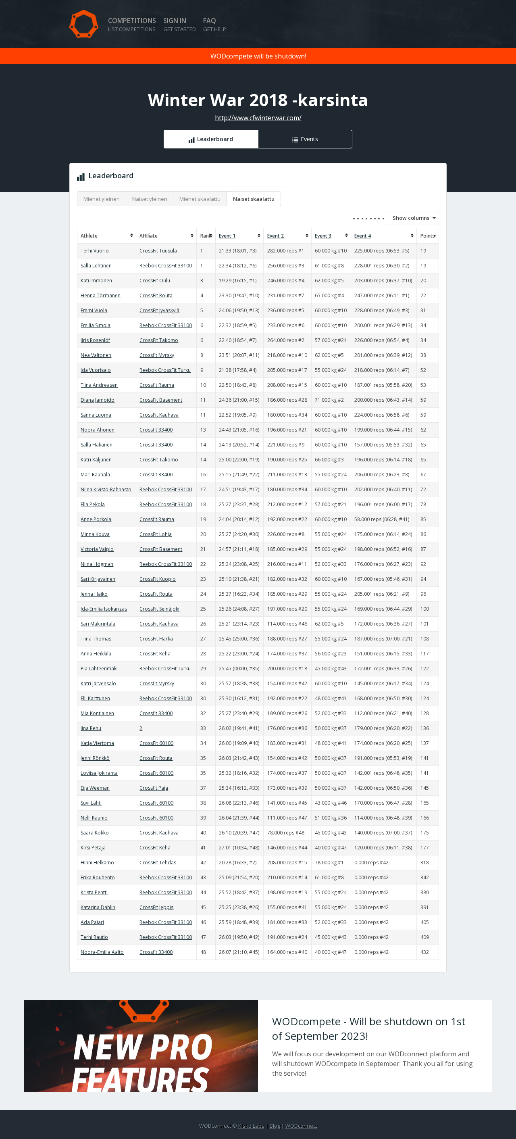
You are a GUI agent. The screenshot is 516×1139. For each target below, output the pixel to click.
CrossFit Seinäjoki (159, 608)
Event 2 (275, 235)
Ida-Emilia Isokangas (104, 608)
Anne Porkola (96, 519)
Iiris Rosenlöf (95, 340)
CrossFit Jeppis (156, 907)
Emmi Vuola (94, 310)
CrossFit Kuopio (157, 579)
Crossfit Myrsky (156, 355)
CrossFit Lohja (155, 534)
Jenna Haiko (94, 593)
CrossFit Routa (156, 295)
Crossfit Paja (153, 787)
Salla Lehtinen (96, 265)
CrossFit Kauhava (159, 414)
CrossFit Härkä (156, 638)
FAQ (214, 24)
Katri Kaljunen (96, 459)
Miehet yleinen (101, 198)
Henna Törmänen (101, 295)
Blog (275, 1125)
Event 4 (362, 235)
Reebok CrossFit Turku (165, 370)
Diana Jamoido (97, 399)
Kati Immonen (96, 280)
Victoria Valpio (97, 549)
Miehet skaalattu (200, 198)
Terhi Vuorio (95, 250)
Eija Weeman (95, 787)
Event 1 (227, 235)
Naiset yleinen (149, 198)
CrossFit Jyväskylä (159, 310)
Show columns (408, 217)
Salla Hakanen (96, 444)
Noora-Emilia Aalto (102, 952)
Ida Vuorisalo (96, 370)
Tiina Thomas (96, 638)
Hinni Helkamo (97, 862)
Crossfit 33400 (156, 429)
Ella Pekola (93, 504)
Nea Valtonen (96, 355)
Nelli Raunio (94, 817)
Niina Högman (97, 564)
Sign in (179, 24)
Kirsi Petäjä (93, 847)
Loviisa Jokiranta (99, 773)
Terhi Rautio (94, 937)
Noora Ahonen (97, 429)
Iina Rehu (91, 728)
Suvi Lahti (91, 802)
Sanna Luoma (96, 414)
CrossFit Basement (160, 399)
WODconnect (301, 1125)
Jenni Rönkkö (95, 758)
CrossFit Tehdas (157, 862)
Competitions (132, 24)
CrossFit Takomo (158, 340)
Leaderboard (215, 139)
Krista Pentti (94, 892)
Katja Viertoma (97, 743)
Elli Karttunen (95, 698)
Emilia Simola (95, 325)
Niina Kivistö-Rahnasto (106, 489)
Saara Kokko (95, 832)
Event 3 (323, 235)
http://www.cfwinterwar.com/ (258, 117)
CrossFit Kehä (155, 653)
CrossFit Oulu (154, 280)
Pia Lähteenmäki (99, 668)
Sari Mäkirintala (98, 623)
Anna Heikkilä (96, 653)
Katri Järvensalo (98, 683)
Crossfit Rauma (156, 385)
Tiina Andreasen (99, 385)
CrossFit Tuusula (158, 250)
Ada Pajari (92, 922)
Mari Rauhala (95, 474)
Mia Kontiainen (97, 713)
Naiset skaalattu (254, 198)
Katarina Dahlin (98, 907)
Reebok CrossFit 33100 (165, 265)
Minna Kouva (95, 534)
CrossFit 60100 (156, 743)
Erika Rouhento (98, 877)
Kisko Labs (251, 1125)
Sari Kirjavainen (98, 579)
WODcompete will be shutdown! (258, 56)
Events (309, 139)
